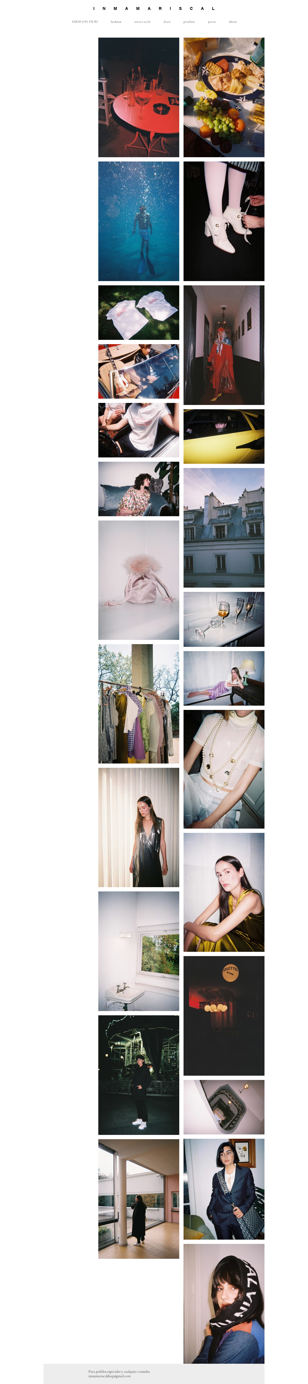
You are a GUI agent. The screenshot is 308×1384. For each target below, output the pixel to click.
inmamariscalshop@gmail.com (109, 1376)
